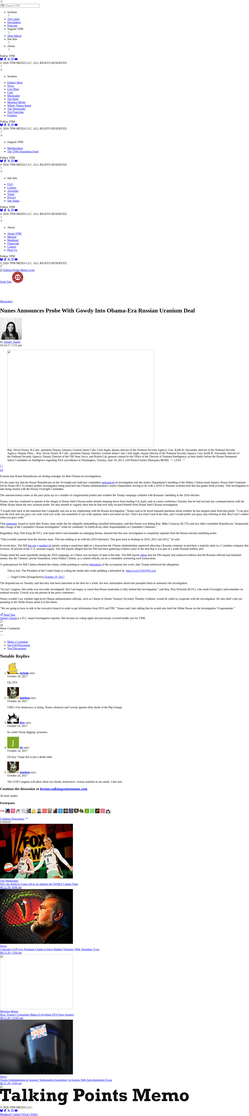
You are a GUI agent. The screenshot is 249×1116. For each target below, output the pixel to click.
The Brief (12, 99)
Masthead (12, 240)
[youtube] (16, 59)
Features (12, 115)
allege (143, 555)
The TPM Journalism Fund (22, 151)
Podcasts (12, 25)
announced (108, 482)
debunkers (95, 564)
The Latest (13, 19)
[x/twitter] (9, 59)
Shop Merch (14, 35)
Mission (11, 236)
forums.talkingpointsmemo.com (63, 789)
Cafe (10, 92)
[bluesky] (1, 59)
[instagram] (12, 59)
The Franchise (15, 112)
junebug (25, 697)
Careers (11, 246)
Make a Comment (17, 641)
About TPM (14, 233)
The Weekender (16, 108)
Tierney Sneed (12, 341)
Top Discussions (16, 648)
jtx (21, 747)
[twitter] (8, 1111)
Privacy (11, 197)
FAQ (10, 184)
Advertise (12, 190)
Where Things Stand (19, 105)
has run (32, 545)
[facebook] (5, 59)
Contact (11, 187)
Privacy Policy (30, 1114)
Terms (10, 194)
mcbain (24, 673)
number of (45, 545)
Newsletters (14, 22)
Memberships (15, 148)
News (10, 85)
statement (11, 523)
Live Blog (13, 89)
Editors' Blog (14, 82)
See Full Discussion (18, 645)
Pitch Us (12, 250)
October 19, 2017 (54, 576)
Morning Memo (16, 102)
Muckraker (13, 95)
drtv (22, 722)
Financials (13, 243)
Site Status (13, 200)
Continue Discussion (12, 818)
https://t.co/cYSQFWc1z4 (141, 570)
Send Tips (5, 281)
